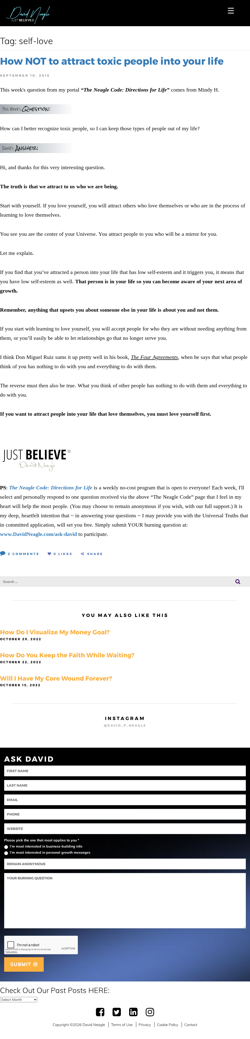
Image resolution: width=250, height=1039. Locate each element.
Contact (190, 1024)
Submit (21, 964)
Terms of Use (122, 1024)
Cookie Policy (167, 1024)
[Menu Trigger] (231, 10)
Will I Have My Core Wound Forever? (56, 678)
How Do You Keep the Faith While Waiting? (67, 655)
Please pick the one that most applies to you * (41, 840)
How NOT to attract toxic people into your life (112, 61)
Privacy (145, 1024)
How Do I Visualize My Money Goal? (55, 632)
